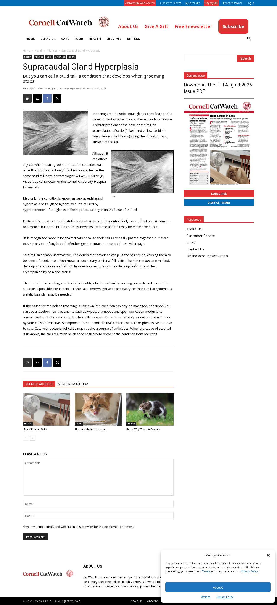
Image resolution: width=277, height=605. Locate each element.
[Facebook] (47, 98)
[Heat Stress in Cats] (46, 409)
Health (95, 39)
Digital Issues (219, 202)
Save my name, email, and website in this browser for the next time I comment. (78, 527)
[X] (57, 98)
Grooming (60, 56)
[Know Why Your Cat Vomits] (150, 409)
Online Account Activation (207, 256)
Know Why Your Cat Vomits (143, 429)
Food (79, 39)
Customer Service (170, 3)
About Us (194, 229)
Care (65, 39)
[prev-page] (25, 438)
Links (191, 242)
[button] (268, 555)
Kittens (133, 39)
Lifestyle (113, 39)
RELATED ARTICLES (39, 384)
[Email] (37, 98)
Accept (218, 587)
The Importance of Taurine (91, 429)
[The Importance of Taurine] (98, 409)
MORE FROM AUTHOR (73, 384)
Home (30, 39)
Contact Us (195, 249)
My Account (192, 3)
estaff (30, 88)
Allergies (52, 50)
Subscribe (219, 194)
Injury (72, 56)
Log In (250, 3)
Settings (205, 597)
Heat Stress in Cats (35, 429)
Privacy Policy (249, 571)
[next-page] (32, 438)
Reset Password (233, 3)
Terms (206, 571)
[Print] (27, 98)
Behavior (48, 39)
